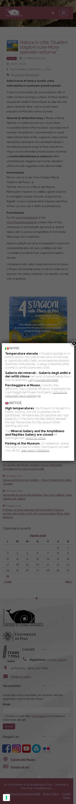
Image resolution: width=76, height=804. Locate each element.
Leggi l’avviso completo (43, 380)
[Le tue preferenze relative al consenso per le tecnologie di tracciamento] (6, 797)
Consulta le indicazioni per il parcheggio (36, 393)
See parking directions (35, 450)
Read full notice (36, 438)
